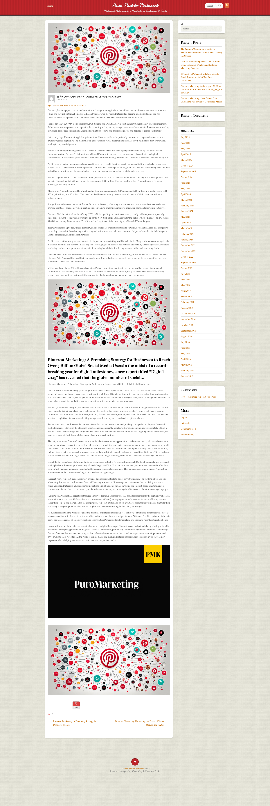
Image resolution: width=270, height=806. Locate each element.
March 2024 (186, 199)
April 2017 (186, 290)
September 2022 (188, 262)
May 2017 (185, 285)
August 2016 (186, 336)
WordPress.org (187, 434)
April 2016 (186, 359)
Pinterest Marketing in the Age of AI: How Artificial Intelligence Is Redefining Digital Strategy (201, 89)
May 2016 (185, 353)
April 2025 (186, 154)
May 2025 (185, 148)
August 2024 (186, 177)
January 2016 (187, 376)
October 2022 (187, 256)
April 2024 (186, 194)
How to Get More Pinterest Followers (69, 105)
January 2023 (187, 239)
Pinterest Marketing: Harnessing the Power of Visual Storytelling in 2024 (142, 723)
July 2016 (185, 342)
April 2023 (186, 222)
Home (50, 5)
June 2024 (185, 182)
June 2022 (185, 279)
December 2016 (188, 313)
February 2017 (187, 302)
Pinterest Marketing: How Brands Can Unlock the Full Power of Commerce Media (201, 100)
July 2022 (185, 273)
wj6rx (50, 105)
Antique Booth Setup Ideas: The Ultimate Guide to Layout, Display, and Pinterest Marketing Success (200, 65)
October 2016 (187, 325)
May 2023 (185, 216)
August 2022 (186, 268)
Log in (184, 417)
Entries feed (186, 423)
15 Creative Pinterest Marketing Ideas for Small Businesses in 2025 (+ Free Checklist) (200, 77)
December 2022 (188, 245)
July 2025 (185, 137)
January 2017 (187, 307)
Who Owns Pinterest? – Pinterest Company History (89, 96)
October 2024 (187, 165)
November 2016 (188, 319)
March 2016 (186, 364)
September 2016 (188, 330)
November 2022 (188, 251)
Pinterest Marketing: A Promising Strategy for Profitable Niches (72, 723)
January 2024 (187, 211)
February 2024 (187, 205)
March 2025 (186, 160)
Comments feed (188, 428)
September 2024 (188, 171)
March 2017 (186, 296)
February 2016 (187, 370)
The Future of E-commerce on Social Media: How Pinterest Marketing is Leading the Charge (201, 52)
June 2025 (185, 142)
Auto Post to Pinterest (135, 5)
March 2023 (186, 228)
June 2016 (185, 347)
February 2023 (187, 233)
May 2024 (185, 188)
